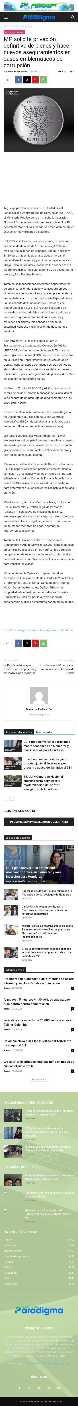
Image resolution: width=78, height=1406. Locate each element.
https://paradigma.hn (39, 714)
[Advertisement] (39, 179)
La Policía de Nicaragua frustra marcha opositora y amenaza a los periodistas (20, 669)
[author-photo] (39, 704)
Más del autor (44, 732)
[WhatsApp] (43, 79)
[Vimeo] (39, 1388)
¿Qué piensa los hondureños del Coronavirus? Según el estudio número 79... (48, 1214)
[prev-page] (6, 798)
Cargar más (38, 1078)
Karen (7, 988)
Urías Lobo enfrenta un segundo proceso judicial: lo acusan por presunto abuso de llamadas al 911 (48, 763)
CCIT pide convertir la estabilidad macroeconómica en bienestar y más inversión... (47, 1132)
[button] (6, 17)
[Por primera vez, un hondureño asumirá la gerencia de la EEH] (13, 1197)
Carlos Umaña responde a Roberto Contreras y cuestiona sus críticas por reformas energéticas (45, 910)
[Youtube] (58, 1388)
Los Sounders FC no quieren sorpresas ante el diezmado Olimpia (57, 669)
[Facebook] (18, 79)
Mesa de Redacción (15, 881)
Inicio (6, 25)
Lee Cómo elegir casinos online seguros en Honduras (39, 630)
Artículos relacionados (19, 732)
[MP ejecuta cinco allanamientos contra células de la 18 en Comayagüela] (13, 1151)
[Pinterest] (35, 79)
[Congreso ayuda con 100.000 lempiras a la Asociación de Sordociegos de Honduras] (11, 894)
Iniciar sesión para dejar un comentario (39, 821)
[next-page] (11, 798)
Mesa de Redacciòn (17, 71)
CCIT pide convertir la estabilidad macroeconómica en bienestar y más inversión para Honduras (47, 746)
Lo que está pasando (22, 25)
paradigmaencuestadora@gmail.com (47, 1363)
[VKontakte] (48, 1388)
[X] (27, 79)
